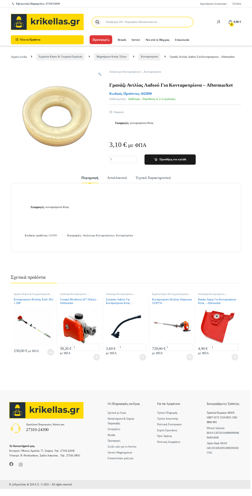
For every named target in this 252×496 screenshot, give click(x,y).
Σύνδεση (237, 3)
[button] (99, 74)
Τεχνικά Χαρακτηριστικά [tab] (153, 178)
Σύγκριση (118, 112)
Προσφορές (101, 39)
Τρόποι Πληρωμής (167, 412)
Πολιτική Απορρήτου (168, 441)
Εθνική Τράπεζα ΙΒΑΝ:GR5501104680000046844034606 (223, 433)
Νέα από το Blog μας (157, 39)
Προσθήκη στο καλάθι (172, 159)
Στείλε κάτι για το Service (122, 446)
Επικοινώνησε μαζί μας (120, 458)
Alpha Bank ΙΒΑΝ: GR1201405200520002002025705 (223, 448)
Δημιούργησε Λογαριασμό (213, 3)
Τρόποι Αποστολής (167, 418)
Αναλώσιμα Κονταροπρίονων (125, 71)
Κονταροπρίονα (149, 56)
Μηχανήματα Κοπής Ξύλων (111, 56)
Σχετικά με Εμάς (117, 412)
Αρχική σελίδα (19, 56)
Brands (122, 39)
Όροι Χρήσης (164, 436)
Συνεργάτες (114, 429)
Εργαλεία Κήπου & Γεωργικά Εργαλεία (60, 56)
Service (136, 39)
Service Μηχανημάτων (120, 452)
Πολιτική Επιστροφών (169, 424)
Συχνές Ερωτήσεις (167, 430)
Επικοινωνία (182, 39)
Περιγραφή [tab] (89, 178)
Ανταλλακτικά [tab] (117, 178)
